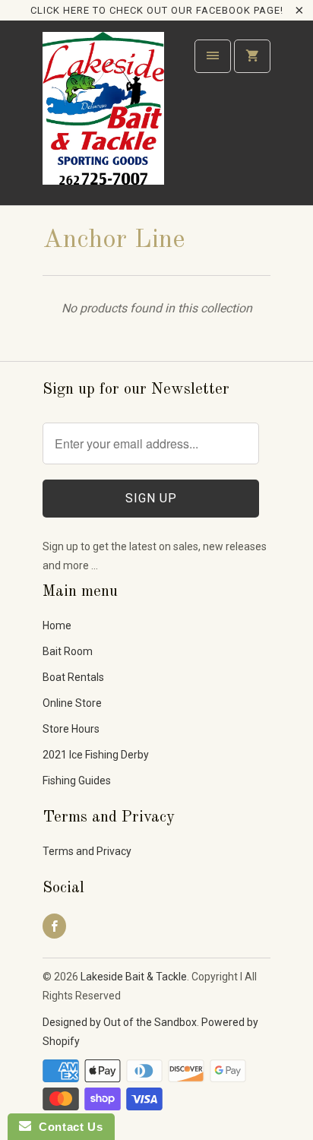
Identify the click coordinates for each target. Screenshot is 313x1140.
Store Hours (71, 729)
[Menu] (212, 56)
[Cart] (252, 56)
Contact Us (67, 1126)
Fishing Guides (77, 780)
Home (57, 625)
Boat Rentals (73, 677)
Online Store (72, 703)
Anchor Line (114, 240)
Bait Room (68, 651)
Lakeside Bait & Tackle (134, 977)
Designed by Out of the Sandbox (120, 1022)
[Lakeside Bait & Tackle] (103, 118)
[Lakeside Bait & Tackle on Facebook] (54, 926)
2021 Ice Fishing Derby (96, 755)
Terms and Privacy (87, 851)
